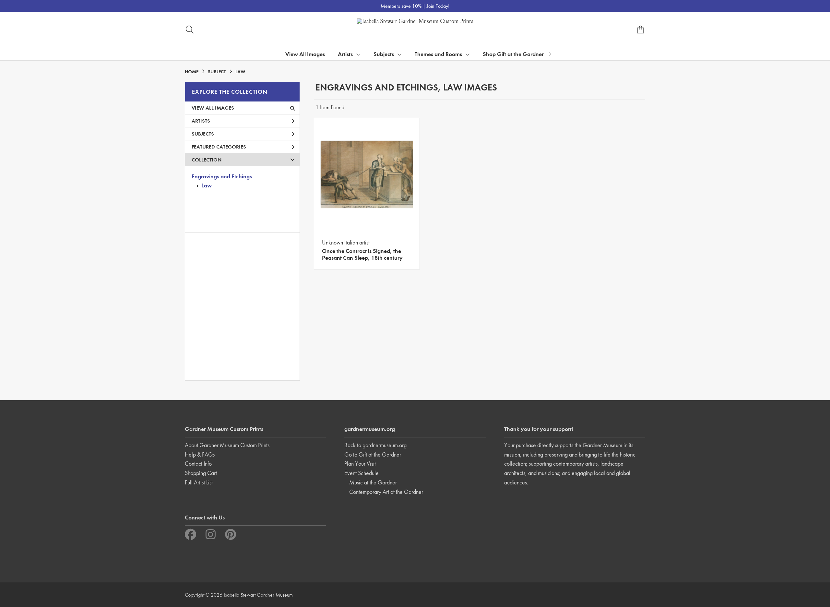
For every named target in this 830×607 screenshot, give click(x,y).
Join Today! (438, 6)
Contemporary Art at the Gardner (386, 491)
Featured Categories (219, 146)
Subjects (203, 133)
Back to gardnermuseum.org (375, 445)
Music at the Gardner (373, 482)
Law (206, 185)
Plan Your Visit (360, 463)
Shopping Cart (201, 473)
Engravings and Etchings (222, 176)
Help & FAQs (200, 454)
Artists (201, 120)
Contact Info (198, 463)
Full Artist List (199, 482)
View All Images (305, 54)
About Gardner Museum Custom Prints (227, 445)
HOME (191, 71)
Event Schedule (361, 473)
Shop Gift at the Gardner (513, 54)
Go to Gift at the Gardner (372, 454)
